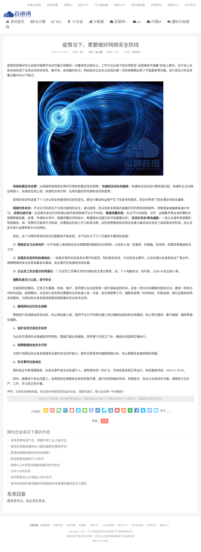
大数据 (98, 22)
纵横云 (68, 5)
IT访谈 (77, 22)
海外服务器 (138, 5)
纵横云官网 (34, 5)
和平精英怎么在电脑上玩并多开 (31, 477)
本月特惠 (71, 525)
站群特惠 (52, 5)
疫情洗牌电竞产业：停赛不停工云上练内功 (39, 440)
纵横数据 (45, 525)
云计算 (40, 22)
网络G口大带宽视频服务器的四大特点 (35, 465)
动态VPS (83, 5)
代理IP (155, 22)
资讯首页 (17, 22)
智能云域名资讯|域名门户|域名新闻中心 (17, 14)
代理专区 (156, 5)
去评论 (136, 52)
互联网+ (120, 22)
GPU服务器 (101, 5)
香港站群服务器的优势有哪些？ (31, 452)
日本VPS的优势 (21, 471)
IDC (58, 22)
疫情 (104, 421)
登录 (41, 501)
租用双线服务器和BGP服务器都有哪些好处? (39, 446)
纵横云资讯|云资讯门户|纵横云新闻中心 (104, 398)
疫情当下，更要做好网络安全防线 (100, 45)
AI (138, 22)
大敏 (100, 52)
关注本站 (190, 5)
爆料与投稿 (180, 22)
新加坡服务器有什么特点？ (28, 458)
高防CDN (119, 5)
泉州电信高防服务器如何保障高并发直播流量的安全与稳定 (49, 483)
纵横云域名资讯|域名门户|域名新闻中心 (112, 531)
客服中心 (173, 5)
